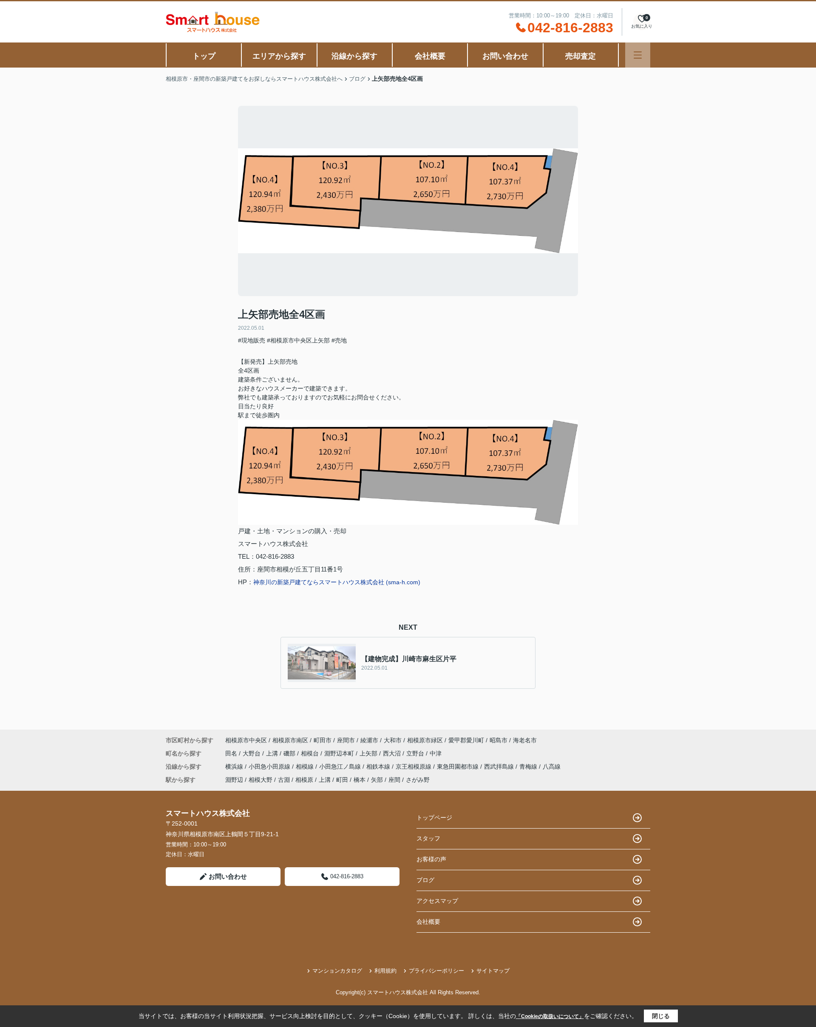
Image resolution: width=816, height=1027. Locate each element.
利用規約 (385, 971)
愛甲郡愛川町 (466, 740)
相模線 (305, 766)
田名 (232, 753)
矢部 (377, 779)
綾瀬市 (369, 740)
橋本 (360, 779)
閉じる (661, 1016)
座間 (394, 779)
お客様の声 (431, 859)
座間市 (346, 740)
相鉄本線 (379, 766)
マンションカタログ (337, 971)
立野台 (416, 753)
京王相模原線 (414, 766)
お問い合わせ (505, 56)
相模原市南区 (290, 740)
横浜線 (235, 766)
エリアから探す (279, 56)
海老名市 (525, 740)
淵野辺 (234, 779)
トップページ (434, 817)
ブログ (425, 880)
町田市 (323, 740)
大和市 (393, 740)
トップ (204, 56)
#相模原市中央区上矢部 (298, 340)
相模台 (310, 753)
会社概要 (430, 56)
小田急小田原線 (270, 766)
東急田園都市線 (458, 766)
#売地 (339, 340)
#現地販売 (251, 340)
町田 (342, 779)
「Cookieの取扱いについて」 (550, 1016)
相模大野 (260, 779)
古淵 (284, 779)
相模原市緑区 (425, 740)
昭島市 (498, 740)
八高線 (552, 766)
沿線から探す (354, 56)
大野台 (252, 753)
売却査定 (580, 56)
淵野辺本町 (340, 753)
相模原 (304, 779)
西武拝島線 (500, 766)
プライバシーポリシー (436, 971)
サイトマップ (493, 971)
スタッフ (428, 838)
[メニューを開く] (637, 55)
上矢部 (369, 753)
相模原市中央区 (246, 740)
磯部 (290, 753)
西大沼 (392, 753)
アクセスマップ (437, 900)
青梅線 (529, 766)
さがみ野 (418, 779)
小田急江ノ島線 (341, 766)
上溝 (273, 753)
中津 (436, 753)
